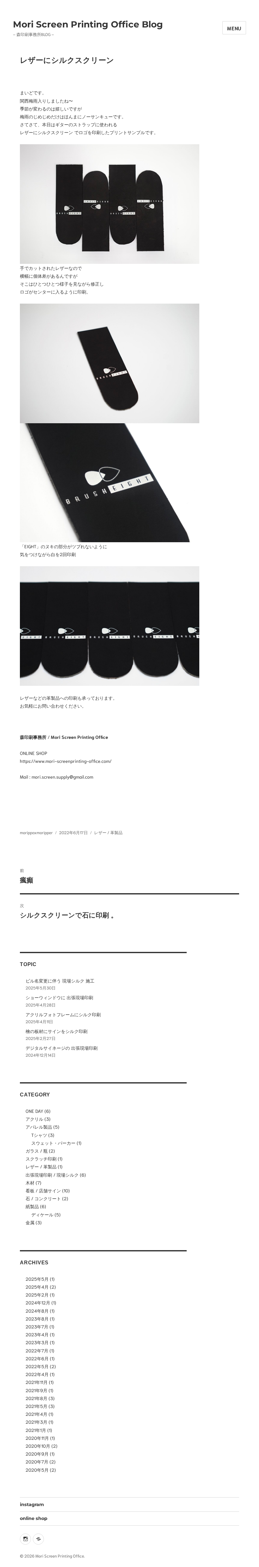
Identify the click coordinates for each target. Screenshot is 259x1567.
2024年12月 (38, 1302)
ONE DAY (34, 1111)
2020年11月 (37, 1438)
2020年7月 (37, 1461)
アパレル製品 (39, 1127)
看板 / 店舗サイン (43, 1190)
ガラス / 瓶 (37, 1151)
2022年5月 (37, 1366)
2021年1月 (36, 1430)
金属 (30, 1222)
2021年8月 (36, 1398)
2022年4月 (37, 1374)
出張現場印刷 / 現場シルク (52, 1175)
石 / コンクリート (43, 1198)
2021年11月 (37, 1382)
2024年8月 (37, 1311)
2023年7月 (37, 1326)
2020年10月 (38, 1446)
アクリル (34, 1119)
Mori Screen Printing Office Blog (88, 24)
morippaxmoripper (36, 832)
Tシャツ (39, 1135)
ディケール (42, 1214)
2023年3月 (37, 1342)
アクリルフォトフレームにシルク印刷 (63, 1014)
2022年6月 (37, 1358)
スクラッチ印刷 (41, 1158)
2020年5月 (37, 1470)
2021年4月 (36, 1414)
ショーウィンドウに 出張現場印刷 (59, 997)
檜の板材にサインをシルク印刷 (56, 1031)
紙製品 (32, 1206)
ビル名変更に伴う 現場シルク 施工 (60, 980)
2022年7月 (37, 1350)
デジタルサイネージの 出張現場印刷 (62, 1048)
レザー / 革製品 (108, 832)
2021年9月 (36, 1390)
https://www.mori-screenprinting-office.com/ (65, 761)
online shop (33, 1518)
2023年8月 (37, 1318)
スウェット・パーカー (53, 1143)
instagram (32, 1504)
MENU (234, 28)
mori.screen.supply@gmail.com (62, 777)
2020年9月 (37, 1454)
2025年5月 (37, 1279)
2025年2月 (37, 1294)
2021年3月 (36, 1422)
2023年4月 (37, 1334)
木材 (30, 1182)
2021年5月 (36, 1406)
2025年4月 (37, 1287)
